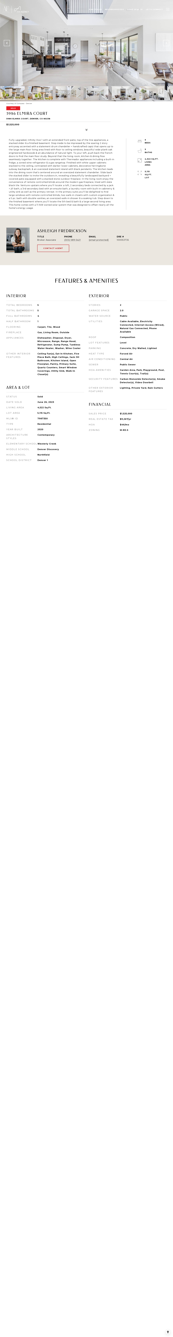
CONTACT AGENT (53, 248)
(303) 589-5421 (72, 240)
